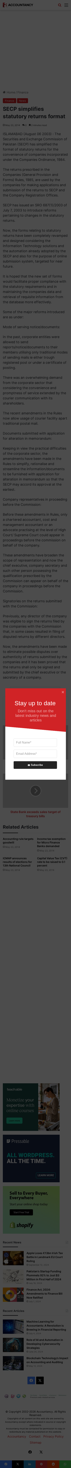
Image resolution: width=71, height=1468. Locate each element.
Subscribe (37, 765)
